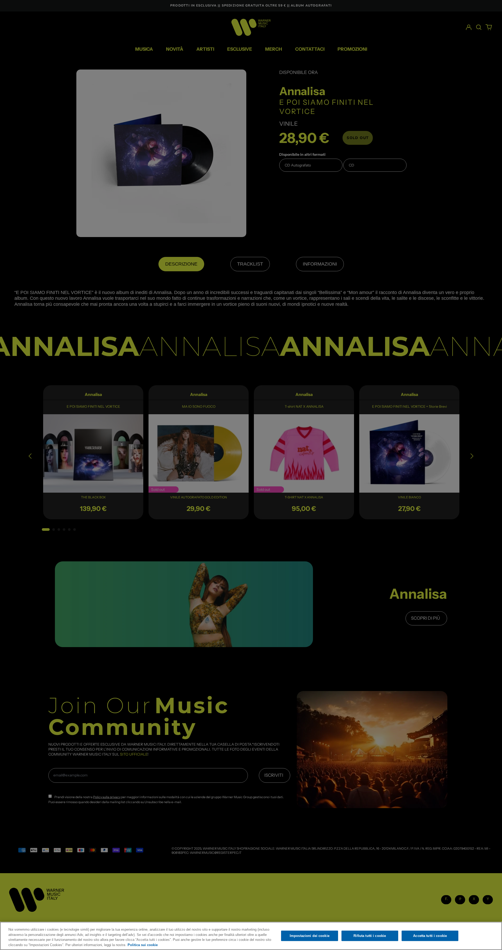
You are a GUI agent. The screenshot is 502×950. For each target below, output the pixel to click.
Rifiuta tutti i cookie (369, 936)
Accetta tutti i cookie (430, 936)
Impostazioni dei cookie (309, 936)
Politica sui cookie (143, 945)
